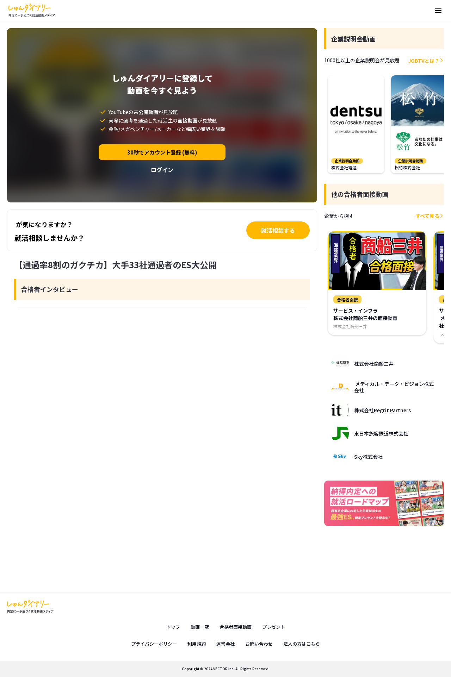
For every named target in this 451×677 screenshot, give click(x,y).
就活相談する (278, 230)
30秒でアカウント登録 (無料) (162, 152)
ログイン (162, 169)
